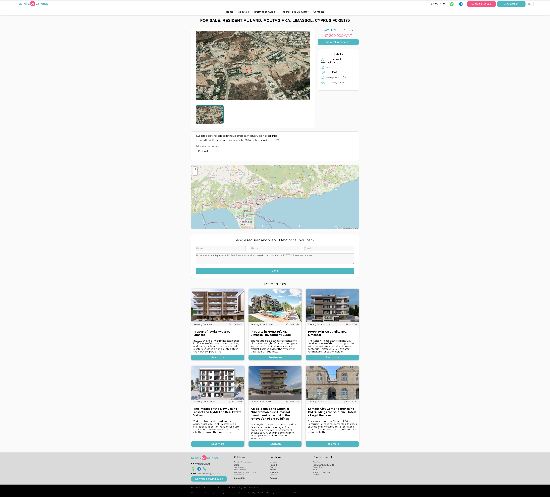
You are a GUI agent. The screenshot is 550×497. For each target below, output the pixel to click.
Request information (338, 42)
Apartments (239, 467)
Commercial (239, 475)
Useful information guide (323, 464)
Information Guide (264, 11)
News (315, 469)
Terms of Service (294, 493)
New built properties (242, 462)
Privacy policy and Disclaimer (243, 487)
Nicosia (273, 469)
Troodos (273, 477)
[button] (195, 169)
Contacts (318, 11)
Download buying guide (209, 479)
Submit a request (482, 4)
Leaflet (340, 228)
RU (530, 4)
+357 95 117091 (437, 4)
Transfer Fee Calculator (322, 472)
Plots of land (239, 477)
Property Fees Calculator (294, 11)
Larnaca (273, 464)
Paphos (273, 467)
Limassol (273, 462)
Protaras (273, 475)
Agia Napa (274, 472)
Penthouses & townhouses (245, 472)
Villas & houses (240, 469)
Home (229, 11)
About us (243, 11)
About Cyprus (318, 467)
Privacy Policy (280, 493)
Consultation (511, 4)
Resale (236, 464)
